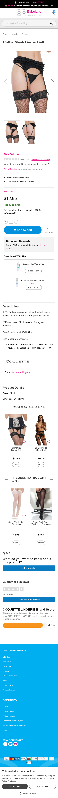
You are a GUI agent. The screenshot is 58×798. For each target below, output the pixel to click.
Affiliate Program (9, 716)
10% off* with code (29, 2)
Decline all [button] (42, 786)
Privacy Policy (8, 685)
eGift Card (6, 657)
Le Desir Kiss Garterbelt (41, 449)
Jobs (5, 730)
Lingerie (14, 34)
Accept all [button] (14, 786)
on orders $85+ (29, 5)
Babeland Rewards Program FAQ (14, 725)
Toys (5, 34)
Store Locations (8, 711)
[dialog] (29, 782)
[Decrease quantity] (6, 222)
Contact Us (7, 662)
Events (5, 707)
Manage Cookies (9, 690)
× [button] (55, 770)
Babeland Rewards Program (13, 721)
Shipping (6, 671)
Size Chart (9, 191)
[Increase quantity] (16, 222)
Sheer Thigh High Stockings (16, 523)
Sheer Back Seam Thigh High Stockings (41, 523)
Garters (25, 34)
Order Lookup (8, 666)
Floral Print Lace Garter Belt (16, 449)
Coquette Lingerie (21, 372)
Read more (12, 781)
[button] (4, 13)
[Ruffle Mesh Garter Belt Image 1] (29, 82)
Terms (5, 681)
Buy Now (16, 464)
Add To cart (24, 230)
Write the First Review (41, 160)
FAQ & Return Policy (10, 676)
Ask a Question (10, 169)
